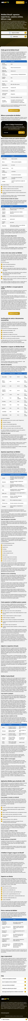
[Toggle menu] (14, 1013)
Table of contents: (6, 1019)
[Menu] (26, 2)
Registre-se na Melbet (14, 110)
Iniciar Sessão (20, 2)
